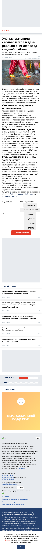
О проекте (5, 496)
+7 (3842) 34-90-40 (8, 477)
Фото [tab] (34, 378)
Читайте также (11, 286)
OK (21, 547)
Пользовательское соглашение (13, 504)
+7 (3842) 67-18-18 (8, 479)
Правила (22, 468)
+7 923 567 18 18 (7, 475)
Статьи (5, 31)
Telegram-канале (17, 194)
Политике (8, 540)
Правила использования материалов (15, 499)
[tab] (5, 382)
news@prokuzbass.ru (9, 484)
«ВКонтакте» (29, 194)
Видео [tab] (25, 378)
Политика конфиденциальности (13, 502)
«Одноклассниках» (9, 196)
